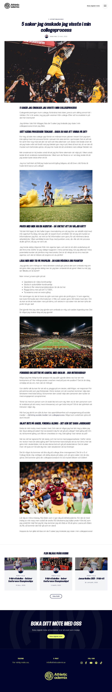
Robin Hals (53, 36)
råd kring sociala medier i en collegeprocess (46, 415)
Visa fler (56, 596)
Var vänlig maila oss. (20, 662)
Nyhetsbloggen (57, 19)
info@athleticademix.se (56, 662)
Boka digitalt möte (93, 6)
